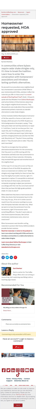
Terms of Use (20, 394)
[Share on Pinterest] (15, 257)
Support (9, 381)
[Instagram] (18, 370)
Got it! (18, 405)
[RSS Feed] (32, 370)
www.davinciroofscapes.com (10, 247)
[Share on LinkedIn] (11, 257)
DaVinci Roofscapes (27, 99)
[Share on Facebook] (3, 257)
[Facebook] (4, 370)
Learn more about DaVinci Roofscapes (13, 242)
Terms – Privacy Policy (14, 379)
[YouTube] (27, 370)
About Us (25, 381)
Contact (27, 379)
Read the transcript (7, 231)
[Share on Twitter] (7, 257)
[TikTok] (18, 374)
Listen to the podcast (23, 231)
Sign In (19, 347)
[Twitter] (8, 370)
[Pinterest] (22, 370)
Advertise (17, 381)
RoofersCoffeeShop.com (8, 12)
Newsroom (21, 12)
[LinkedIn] (13, 370)
